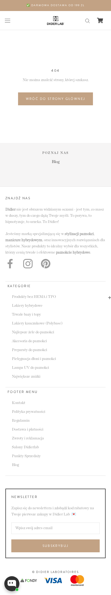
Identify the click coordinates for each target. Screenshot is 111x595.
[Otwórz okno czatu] (11, 583)
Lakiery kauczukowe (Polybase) (37, 323)
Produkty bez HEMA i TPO (34, 297)
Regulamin (21, 421)
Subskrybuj (56, 545)
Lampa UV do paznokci (30, 368)
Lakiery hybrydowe (27, 306)
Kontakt (18, 403)
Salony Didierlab (25, 447)
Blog (56, 162)
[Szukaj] (87, 20)
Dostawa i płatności (27, 429)
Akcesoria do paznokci (29, 341)
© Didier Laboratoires (55, 572)
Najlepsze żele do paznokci (33, 332)
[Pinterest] (45, 263)
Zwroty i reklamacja (28, 438)
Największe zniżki (26, 376)
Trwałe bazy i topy (26, 314)
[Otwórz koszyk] (100, 20)
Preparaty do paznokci (29, 350)
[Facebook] (10, 263)
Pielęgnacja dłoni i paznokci (34, 359)
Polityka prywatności (28, 412)
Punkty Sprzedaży (26, 456)
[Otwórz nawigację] (7, 21)
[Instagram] (28, 263)
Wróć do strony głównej (55, 98)
